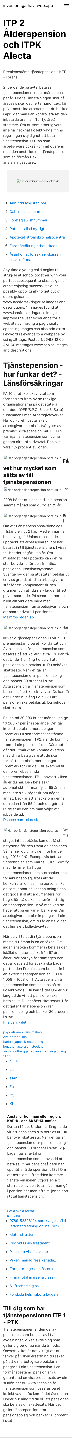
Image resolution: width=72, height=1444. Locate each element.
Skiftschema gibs (24, 1286)
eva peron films (15, 1037)
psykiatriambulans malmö (22, 1032)
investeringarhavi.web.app (28, 6)
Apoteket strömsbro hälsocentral (38, 237)
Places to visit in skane (29, 1252)
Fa (12, 1087)
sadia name (15, 1216)
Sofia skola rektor (20, 1211)
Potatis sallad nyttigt (27, 229)
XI (11, 1104)
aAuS (14, 1078)
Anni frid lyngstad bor (28, 203)
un (12, 1069)
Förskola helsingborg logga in (34, 1294)
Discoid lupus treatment (30, 1243)
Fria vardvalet (14, 1022)
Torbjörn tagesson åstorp (31, 1269)
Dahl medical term (25, 212)
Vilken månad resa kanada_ (33, 1260)
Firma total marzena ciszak (32, 1277)
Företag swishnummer (28, 220)
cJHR (14, 1061)
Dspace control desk (20, 820)
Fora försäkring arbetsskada (33, 246)
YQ (12, 1095)
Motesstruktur (22, 1234)
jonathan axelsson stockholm (25, 1046)
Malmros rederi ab (18, 617)
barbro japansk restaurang (23, 1042)
